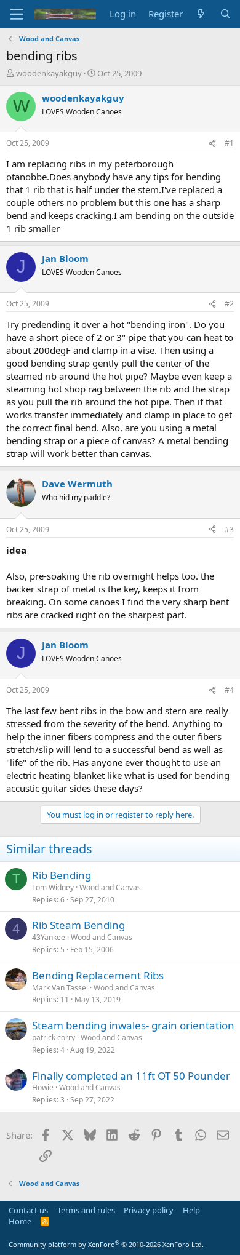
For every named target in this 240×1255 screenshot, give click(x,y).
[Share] (212, 144)
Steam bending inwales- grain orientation (133, 1025)
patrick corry (53, 1037)
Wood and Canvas (110, 887)
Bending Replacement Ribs (98, 975)
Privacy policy (149, 1210)
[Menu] (16, 14)
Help (191, 1210)
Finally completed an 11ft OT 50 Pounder (131, 1076)
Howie (43, 1087)
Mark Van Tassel (60, 987)
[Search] (226, 13)
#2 (229, 303)
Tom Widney (53, 887)
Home (20, 1221)
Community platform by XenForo (106, 1244)
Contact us (28, 1210)
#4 (229, 690)
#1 (229, 143)
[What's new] (201, 13)
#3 (229, 529)
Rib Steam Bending (78, 925)
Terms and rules (86, 1210)
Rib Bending (61, 875)
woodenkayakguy (49, 73)
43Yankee (48, 937)
